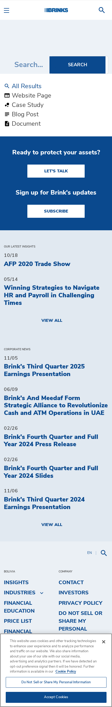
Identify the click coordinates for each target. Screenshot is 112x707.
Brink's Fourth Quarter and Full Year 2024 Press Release (51, 441)
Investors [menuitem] (74, 592)
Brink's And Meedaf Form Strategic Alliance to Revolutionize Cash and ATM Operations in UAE (56, 405)
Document (25, 124)
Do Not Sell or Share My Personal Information (56, 682)
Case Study (26, 105)
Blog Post (24, 114)
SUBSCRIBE (56, 211)
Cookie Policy (65, 671)
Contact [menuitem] (71, 582)
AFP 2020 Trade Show (37, 264)
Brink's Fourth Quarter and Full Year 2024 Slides (51, 472)
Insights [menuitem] (16, 582)
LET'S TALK (56, 171)
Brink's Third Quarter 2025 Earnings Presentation (44, 370)
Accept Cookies (56, 697)
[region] (56, 670)
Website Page (30, 96)
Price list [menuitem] (18, 621)
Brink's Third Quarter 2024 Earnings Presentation (44, 503)
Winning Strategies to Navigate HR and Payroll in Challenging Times (51, 295)
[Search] (77, 65)
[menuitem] (102, 10)
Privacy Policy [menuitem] (80, 603)
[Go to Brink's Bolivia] (56, 10)
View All (51, 320)
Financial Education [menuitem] (19, 607)
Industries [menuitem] (19, 592)
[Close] (103, 642)
